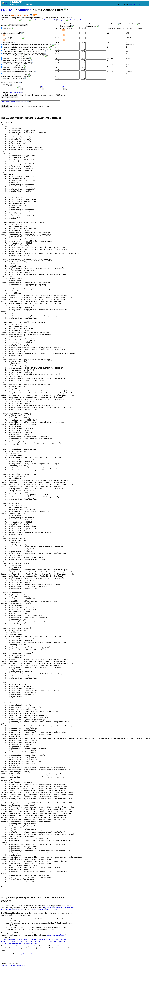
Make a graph (84, 20)
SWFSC (141, 4)
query (68, 935)
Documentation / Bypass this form (14, 101)
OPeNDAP (48, 907)
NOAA (131, 4)
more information (15, 93)
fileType (60, 935)
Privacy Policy (16, 965)
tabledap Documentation (25, 954)
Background (61, 20)
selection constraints (37, 909)
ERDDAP (8, 10)
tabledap (25, 10)
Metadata (52, 20)
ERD (145, 4)
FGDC (35, 20)
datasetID (51, 935)
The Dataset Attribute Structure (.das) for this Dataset (31, 118)
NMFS (135, 4)
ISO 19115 (43, 20)
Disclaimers (5, 965)
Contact (25, 965)
